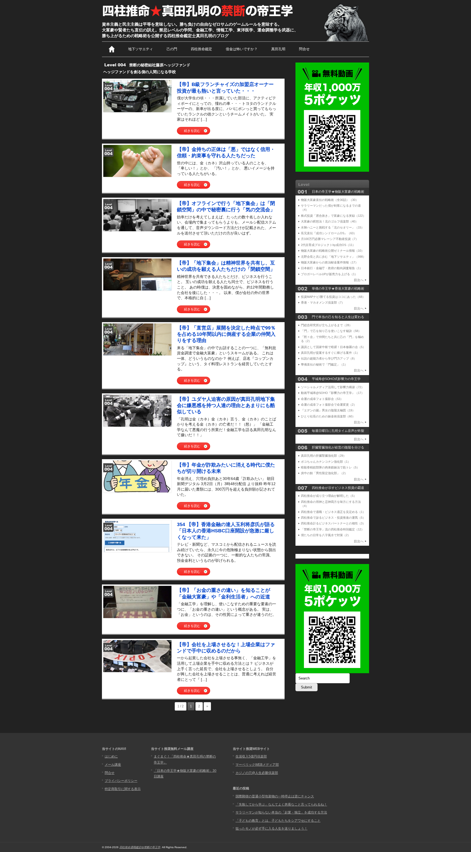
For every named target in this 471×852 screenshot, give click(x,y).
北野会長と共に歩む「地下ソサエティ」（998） (333, 256)
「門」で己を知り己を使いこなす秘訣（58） (331, 331)
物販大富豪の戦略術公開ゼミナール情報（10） (332, 250)
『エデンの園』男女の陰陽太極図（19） (328, 410)
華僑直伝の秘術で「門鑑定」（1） (324, 364)
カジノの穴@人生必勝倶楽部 (256, 773)
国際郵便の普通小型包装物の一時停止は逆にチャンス (274, 796)
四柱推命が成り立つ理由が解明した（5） (329, 495)
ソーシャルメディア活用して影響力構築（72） (332, 387)
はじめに (111, 756)
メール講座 (113, 765)
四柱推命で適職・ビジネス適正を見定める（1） (333, 511)
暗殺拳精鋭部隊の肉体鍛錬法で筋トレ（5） (330, 467)
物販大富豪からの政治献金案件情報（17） (329, 262)
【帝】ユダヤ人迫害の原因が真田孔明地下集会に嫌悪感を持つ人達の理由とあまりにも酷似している (226, 405)
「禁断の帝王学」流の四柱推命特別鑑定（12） (332, 529)
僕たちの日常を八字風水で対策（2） (326, 535)
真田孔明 (278, 49)
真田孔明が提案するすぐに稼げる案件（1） (330, 352)
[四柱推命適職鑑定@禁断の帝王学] (198, 17)
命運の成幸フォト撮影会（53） (322, 398)
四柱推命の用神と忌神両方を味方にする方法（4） (331, 503)
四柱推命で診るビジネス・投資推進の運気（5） (333, 517)
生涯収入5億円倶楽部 (251, 756)
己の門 (172, 49)
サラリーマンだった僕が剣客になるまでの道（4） (331, 207)
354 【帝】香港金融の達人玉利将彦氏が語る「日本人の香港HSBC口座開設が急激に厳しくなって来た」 (226, 531)
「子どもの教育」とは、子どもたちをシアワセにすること (278, 821)
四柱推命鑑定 (201, 49)
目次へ (359, 280)
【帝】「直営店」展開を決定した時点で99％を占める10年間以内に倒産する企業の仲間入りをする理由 (226, 334)
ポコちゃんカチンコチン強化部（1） (326, 461)
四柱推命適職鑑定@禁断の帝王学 (139, 847)
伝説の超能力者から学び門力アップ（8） (329, 358)
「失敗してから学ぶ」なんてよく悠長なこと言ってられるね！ (281, 804)
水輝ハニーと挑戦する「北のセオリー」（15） (332, 227)
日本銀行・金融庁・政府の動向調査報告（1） (332, 268)
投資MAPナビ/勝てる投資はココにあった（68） (333, 296)
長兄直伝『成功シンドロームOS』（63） (329, 233)
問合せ (304, 49)
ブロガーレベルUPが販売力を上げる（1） (329, 274)
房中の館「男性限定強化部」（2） (324, 473)
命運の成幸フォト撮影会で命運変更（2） (329, 404)
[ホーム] (112, 49)
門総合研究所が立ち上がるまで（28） (326, 325)
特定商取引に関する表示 (123, 789)
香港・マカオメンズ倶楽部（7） (323, 302)
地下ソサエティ (140, 49)
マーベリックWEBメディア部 (257, 765)
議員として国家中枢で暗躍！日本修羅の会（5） (333, 347)
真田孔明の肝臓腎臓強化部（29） (323, 455)
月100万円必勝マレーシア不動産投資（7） (329, 239)
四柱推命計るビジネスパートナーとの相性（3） (333, 523)
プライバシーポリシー (121, 781)
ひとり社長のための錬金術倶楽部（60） (328, 416)
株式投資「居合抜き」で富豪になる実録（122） (333, 215)
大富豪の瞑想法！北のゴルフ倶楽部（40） (329, 221)
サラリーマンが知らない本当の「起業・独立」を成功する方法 (281, 812)
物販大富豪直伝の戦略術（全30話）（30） (329, 199)
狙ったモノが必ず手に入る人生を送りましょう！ (271, 828)
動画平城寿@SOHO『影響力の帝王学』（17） (332, 392)
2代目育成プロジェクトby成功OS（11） (328, 245)
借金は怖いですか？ (242, 49)
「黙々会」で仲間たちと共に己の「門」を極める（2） (332, 339)
